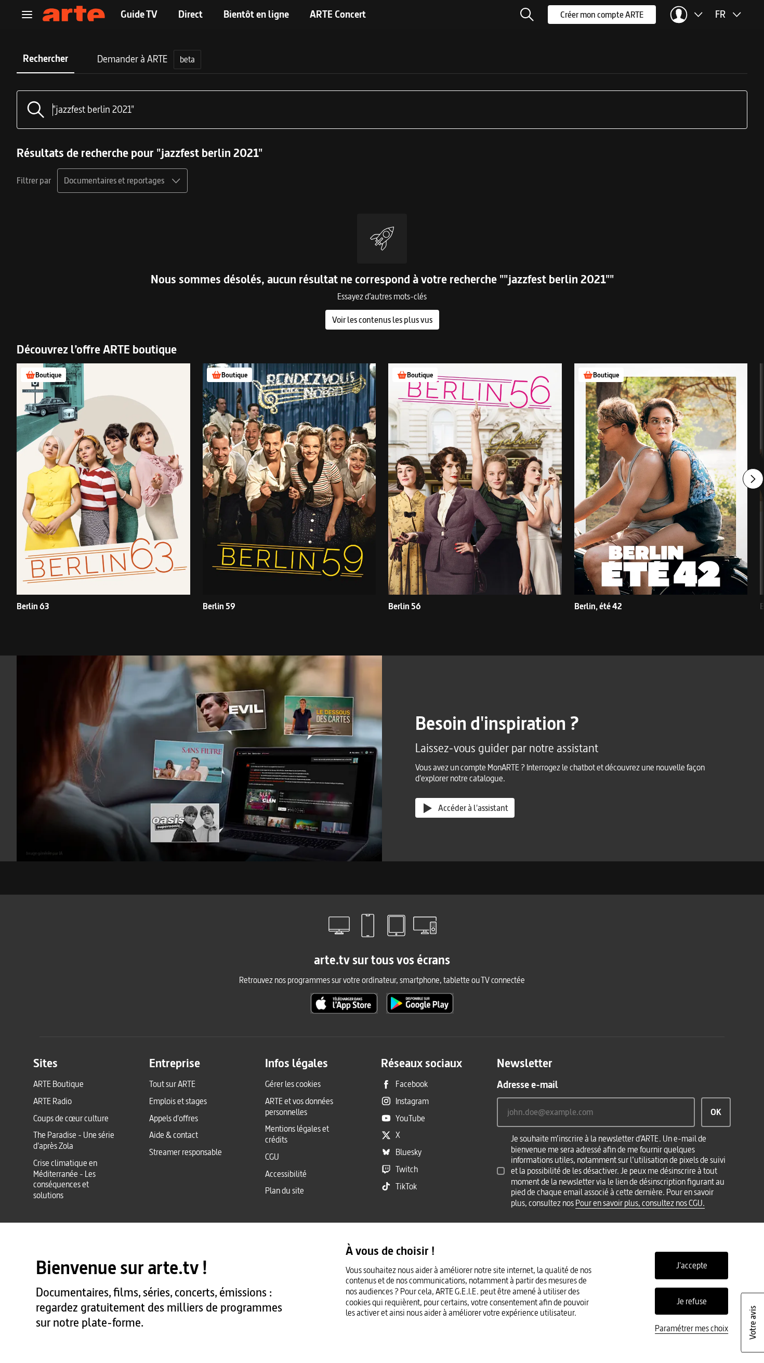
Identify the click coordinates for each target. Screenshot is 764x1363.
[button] (527, 14)
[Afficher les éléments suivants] (753, 478)
